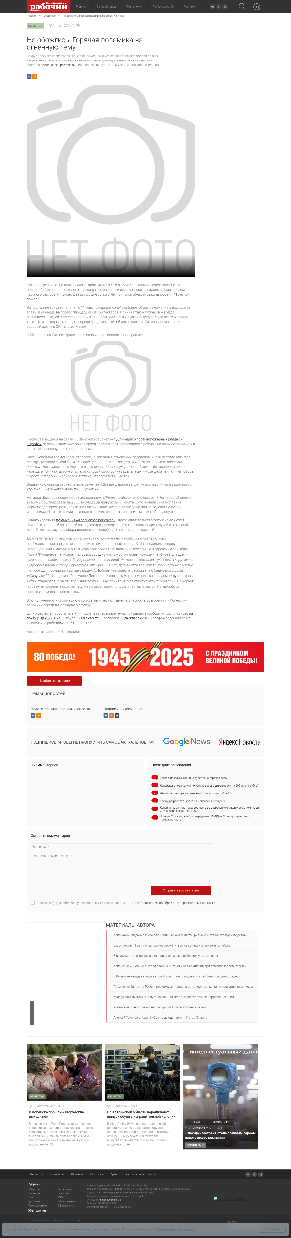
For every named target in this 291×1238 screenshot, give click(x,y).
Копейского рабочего (58, 65)
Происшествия (37, 1205)
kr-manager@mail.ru (110, 1199)
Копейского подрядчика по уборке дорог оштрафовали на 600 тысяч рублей (209, 785)
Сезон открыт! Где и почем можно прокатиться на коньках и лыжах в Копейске (171, 945)
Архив (114, 1174)
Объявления (134, 6)
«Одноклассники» (134, 618)
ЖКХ (60, 1197)
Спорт (32, 1197)
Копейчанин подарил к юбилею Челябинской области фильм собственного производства (179, 935)
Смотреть (219, 1122)
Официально (65, 1205)
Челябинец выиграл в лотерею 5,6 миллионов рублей (194, 793)
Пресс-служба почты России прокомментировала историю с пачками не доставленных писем (183, 987)
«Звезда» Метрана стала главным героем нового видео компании (220, 1135)
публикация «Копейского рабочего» (85, 520)
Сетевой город (106, 6)
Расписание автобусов (141, 1174)
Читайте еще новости (54, 681)
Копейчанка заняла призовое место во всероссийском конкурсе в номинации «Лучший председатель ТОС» (210, 809)
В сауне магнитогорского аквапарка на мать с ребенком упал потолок (165, 956)
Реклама (190, 6)
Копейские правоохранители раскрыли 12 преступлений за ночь (160, 1007)
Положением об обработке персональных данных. (176, 903)
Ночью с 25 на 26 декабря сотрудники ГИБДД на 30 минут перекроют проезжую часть (204, 818)
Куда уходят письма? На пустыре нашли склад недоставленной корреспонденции (173, 997)
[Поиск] (242, 6)
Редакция (37, 1174)
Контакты (57, 1174)
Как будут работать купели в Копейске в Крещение (192, 801)
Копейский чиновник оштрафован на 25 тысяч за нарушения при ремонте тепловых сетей (179, 966)
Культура (34, 1193)
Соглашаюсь (272, 1229)
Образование (66, 1201)
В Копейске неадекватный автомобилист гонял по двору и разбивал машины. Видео (176, 976)
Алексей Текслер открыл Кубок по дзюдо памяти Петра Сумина (160, 1017)
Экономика (64, 1189)
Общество (34, 1189)
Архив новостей (163, 6)
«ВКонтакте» (89, 618)
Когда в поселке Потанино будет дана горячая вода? (194, 777)
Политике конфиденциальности (176, 1229)
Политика (63, 1193)
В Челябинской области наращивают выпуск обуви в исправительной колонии (141, 1114)
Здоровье (34, 1201)
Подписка (96, 1174)
